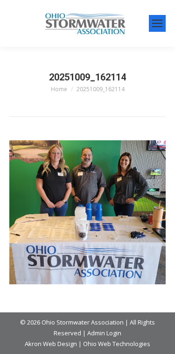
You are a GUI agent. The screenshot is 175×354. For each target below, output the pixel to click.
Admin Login (104, 333)
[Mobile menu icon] (157, 23)
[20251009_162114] (87, 212)
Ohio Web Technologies (116, 344)
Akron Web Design (51, 344)
